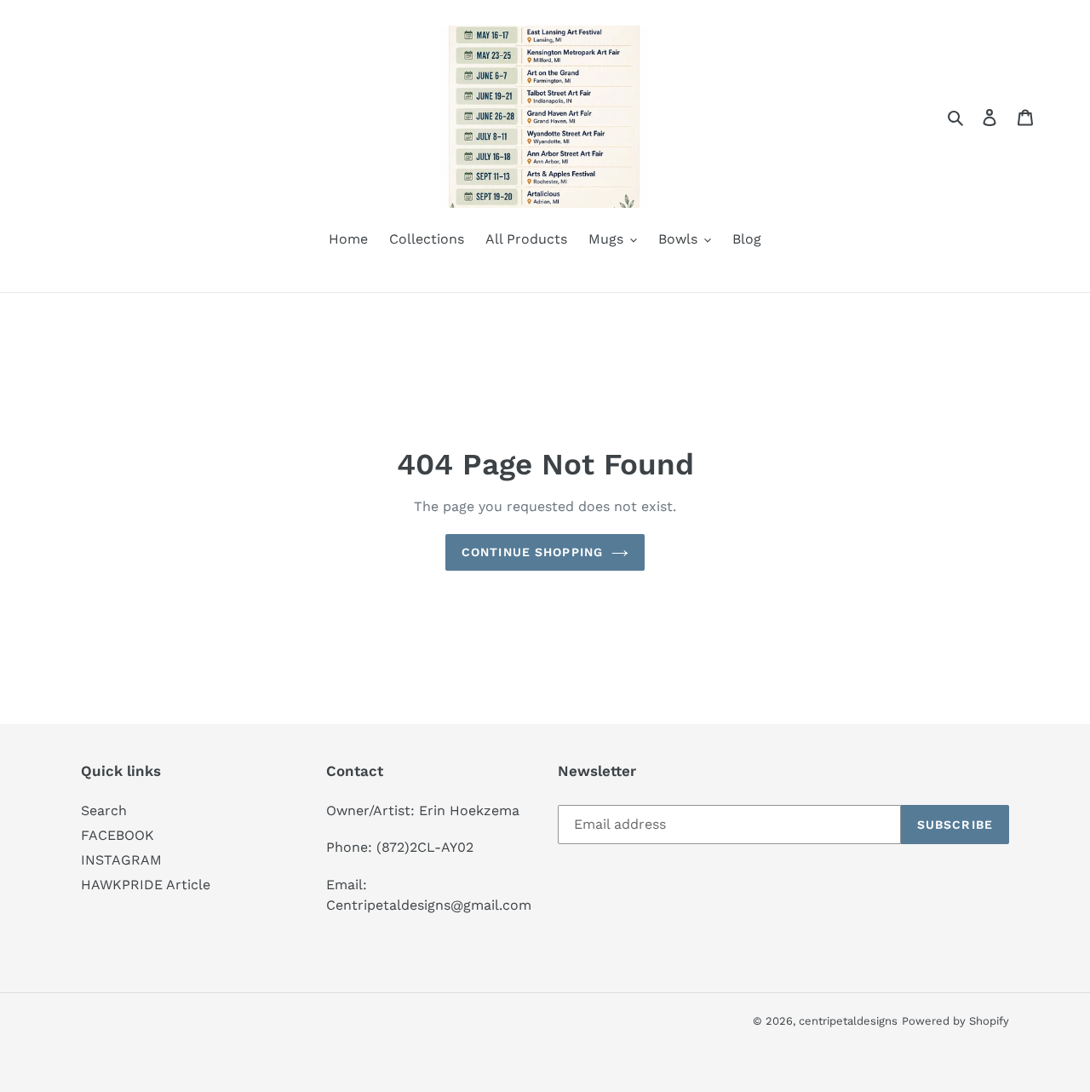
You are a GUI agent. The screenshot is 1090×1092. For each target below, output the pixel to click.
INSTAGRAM (121, 860)
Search (104, 810)
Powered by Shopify (955, 1020)
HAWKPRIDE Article (145, 884)
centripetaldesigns (848, 1020)
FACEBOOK (117, 835)
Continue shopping (532, 552)
